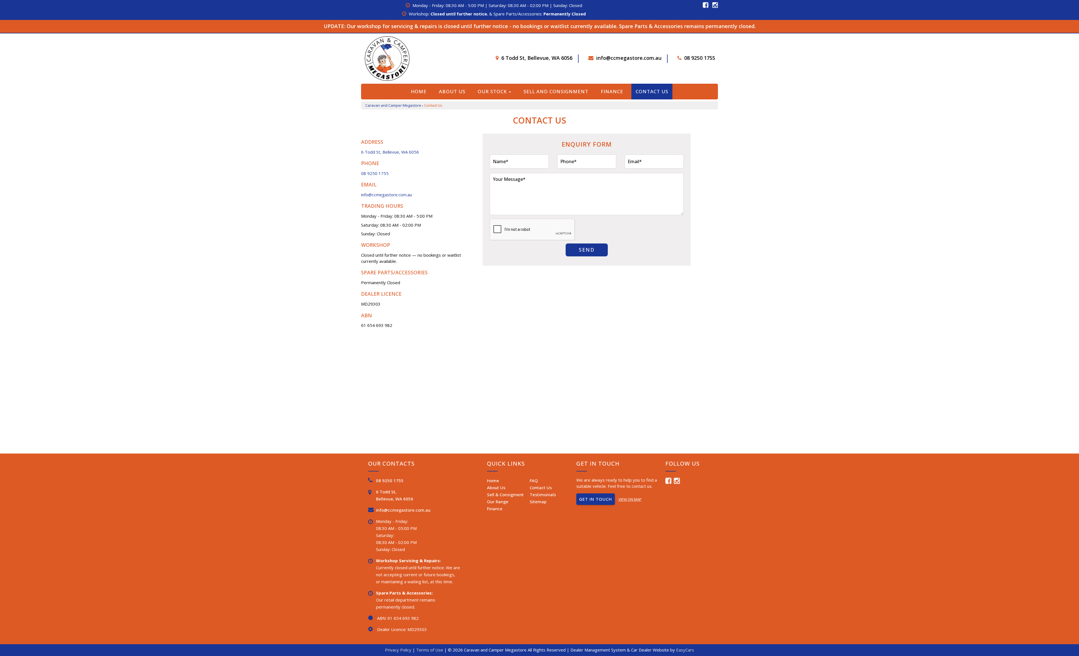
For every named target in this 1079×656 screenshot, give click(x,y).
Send (587, 249)
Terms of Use (430, 650)
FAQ (534, 480)
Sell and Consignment (555, 91)
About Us (452, 91)
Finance (612, 91)
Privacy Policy (398, 650)
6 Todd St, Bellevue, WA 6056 (536, 57)
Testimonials (543, 494)
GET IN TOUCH (595, 499)
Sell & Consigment (505, 494)
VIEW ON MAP (629, 499)
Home (419, 91)
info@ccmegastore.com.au (628, 57)
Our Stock (493, 91)
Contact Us (652, 91)
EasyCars (685, 650)
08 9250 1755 (699, 57)
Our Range (497, 501)
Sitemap (538, 501)
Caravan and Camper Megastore (393, 105)
